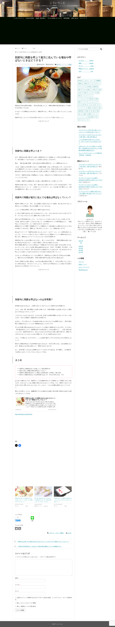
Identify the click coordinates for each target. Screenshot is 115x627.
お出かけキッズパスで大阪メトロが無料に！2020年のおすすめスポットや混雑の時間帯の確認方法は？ (90, 148)
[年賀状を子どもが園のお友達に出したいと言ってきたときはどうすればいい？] (63, 491)
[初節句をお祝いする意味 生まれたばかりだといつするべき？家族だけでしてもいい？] (24, 491)
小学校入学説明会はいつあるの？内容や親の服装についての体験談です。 (40, 546)
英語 (79, 102)
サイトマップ (83, 18)
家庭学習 (95, 86)
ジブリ (84, 102)
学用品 (85, 83)
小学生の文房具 (30, 18)
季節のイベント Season (86, 69)
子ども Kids (63, 64)
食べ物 (92, 111)
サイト (17, 591)
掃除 (79, 89)
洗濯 (85, 92)
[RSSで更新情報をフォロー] (19, 528)
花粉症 (89, 108)
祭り (97, 117)
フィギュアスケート (18, 18)
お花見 (99, 89)
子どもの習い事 (82, 105)
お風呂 (84, 114)
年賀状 (87, 111)
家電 (97, 99)
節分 (100, 108)
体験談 (80, 83)
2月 (81, 243)
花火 (79, 114)
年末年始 (91, 99)
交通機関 (98, 80)
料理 (79, 95)
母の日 (95, 108)
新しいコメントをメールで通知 (26, 603)
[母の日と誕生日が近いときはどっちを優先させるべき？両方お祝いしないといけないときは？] (43, 491)
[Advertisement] (57, 32)
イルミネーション (87, 95)
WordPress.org (83, 270)
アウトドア (81, 86)
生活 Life (86, 71)
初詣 (98, 92)
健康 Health (86, 63)
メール (17, 584)
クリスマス (91, 92)
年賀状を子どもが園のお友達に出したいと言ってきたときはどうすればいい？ (63, 499)
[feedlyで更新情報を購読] (16, 528)
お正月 (80, 92)
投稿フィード (83, 264)
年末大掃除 (90, 117)
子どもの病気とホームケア (55, 18)
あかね (69, 533)
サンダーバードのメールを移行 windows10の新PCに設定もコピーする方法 (90, 180)
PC (79, 120)
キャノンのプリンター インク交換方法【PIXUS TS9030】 (90, 154)
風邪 (98, 111)
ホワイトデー (85, 120)
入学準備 (88, 86)
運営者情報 (66, 18)
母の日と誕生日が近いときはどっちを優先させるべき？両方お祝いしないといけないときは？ (43, 499)
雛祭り (62, 533)
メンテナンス (81, 108)
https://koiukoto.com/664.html (23, 414)
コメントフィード (84, 267)
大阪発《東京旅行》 (41, 18)
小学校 (94, 89)
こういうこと (57, 2)
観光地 (80, 80)
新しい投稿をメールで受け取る (26, 606)
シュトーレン (81, 117)
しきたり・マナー (54, 533)
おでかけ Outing (86, 60)
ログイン (81, 262)
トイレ (96, 114)
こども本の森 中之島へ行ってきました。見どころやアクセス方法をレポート (90, 142)
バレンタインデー (93, 102)
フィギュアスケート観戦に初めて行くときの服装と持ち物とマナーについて (90, 192)
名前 (17, 578)
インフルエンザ (82, 99)
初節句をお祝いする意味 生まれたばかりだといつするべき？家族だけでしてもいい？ (40, 399)
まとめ (90, 105)
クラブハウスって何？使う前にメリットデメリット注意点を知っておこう (90, 131)
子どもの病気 (86, 89)
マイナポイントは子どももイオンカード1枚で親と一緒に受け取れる (90, 136)
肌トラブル (97, 105)
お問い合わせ (74, 18)
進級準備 (80, 111)
